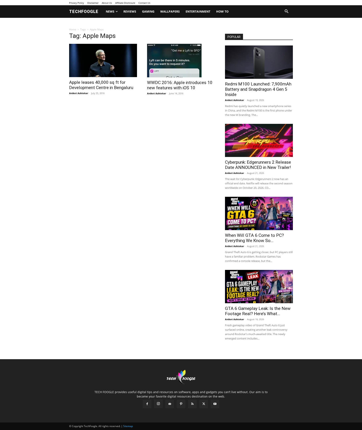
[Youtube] (215, 404)
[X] (203, 404)
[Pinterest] (181, 404)
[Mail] (169, 404)
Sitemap (128, 426)
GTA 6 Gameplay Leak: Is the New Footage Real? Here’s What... (258, 311)
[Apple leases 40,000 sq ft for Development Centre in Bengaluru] (103, 60)
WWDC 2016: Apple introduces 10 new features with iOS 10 (179, 85)
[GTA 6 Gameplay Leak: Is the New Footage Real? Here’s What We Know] (259, 286)
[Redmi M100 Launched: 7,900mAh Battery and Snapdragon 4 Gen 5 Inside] (259, 62)
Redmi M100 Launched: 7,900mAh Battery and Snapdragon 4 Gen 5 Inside (258, 89)
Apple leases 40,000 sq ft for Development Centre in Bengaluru (101, 85)
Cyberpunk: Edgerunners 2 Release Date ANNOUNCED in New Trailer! (258, 165)
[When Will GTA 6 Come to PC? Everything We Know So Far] (259, 213)
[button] (286, 11)
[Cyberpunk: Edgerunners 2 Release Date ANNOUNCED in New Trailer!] (259, 140)
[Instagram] (158, 404)
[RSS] (192, 404)
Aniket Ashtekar (78, 93)
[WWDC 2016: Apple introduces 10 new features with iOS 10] (181, 60)
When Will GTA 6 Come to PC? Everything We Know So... (254, 238)
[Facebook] (147, 404)
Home (72, 29)
